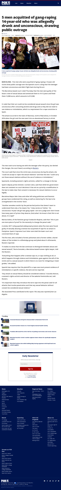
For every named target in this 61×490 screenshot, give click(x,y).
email (58, 481)
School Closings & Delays (21, 397)
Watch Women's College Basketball (6, 469)
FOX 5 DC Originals (35, 418)
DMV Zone (34, 424)
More (35, 3)
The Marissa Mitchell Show (37, 422)
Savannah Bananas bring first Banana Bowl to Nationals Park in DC (29, 319)
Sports (3, 403)
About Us (51, 418)
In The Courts (35, 432)
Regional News (37, 389)
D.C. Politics (50, 391)
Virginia (3, 393)
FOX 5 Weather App (21, 399)
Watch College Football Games (7, 456)
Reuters (35, 168)
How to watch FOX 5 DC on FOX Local (7, 425)
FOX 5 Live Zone (36, 433)
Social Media (51, 435)
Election (49, 396)
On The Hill (35, 430)
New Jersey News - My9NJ (36, 398)
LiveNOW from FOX (6, 421)
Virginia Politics (51, 394)
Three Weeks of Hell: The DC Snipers (37, 438)
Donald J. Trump (51, 400)
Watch (4, 418)
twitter (50, 481)
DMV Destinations (21, 421)
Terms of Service (31, 377)
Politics (50, 389)
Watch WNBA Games (7, 471)
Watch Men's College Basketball (7, 465)
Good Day (20, 418)
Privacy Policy (32, 376)
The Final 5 (35, 428)
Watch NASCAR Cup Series (6, 460)
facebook (47, 481)
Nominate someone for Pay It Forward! (22, 425)
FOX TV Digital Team (6, 35)
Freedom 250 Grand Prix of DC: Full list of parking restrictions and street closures (33, 331)
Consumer (4, 406)
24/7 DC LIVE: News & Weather (7, 397)
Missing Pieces (35, 440)
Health (3, 408)
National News (5, 399)
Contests (50, 437)
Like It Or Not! (35, 426)
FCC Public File (51, 438)
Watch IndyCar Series (7, 463)
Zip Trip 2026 (20, 428)
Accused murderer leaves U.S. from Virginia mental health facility (29, 325)
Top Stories (4, 414)
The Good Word (36, 435)
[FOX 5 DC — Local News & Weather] (7, 3)
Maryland (4, 394)
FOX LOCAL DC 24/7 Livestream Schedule (7, 429)
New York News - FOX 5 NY (38, 391)
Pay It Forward (20, 423)
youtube (44, 481)
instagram (53, 481)
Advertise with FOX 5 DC (53, 422)
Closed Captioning (52, 445)
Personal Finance (6, 410)
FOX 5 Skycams (20, 393)
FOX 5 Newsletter (52, 431)
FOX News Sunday (6, 412)
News (13, 35)
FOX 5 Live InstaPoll (52, 420)
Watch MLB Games (6, 458)
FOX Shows (4, 423)
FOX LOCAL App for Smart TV (52, 425)
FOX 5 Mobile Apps (52, 433)
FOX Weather (20, 401)
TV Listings (4, 420)
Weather (20, 389)
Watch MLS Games (6, 473)
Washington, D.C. (6, 391)
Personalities (51, 429)
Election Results (51, 398)
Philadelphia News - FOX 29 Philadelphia (37, 395)
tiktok (56, 481)
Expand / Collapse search (58, 3)
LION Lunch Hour (21, 420)
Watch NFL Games (6, 453)
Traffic (18, 394)
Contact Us (50, 428)
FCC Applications (52, 440)
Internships (50, 442)
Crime (3, 401)
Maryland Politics (52, 393)
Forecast (19, 391)
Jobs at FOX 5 (51, 444)
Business (4, 405)
